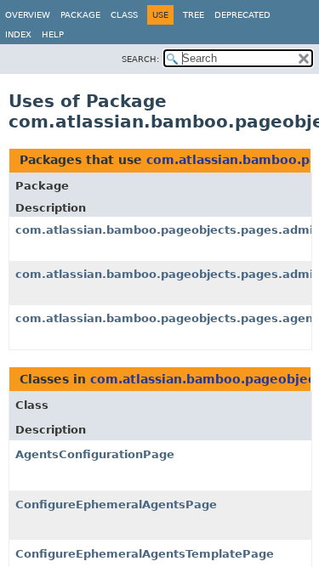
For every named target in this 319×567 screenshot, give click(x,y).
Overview (27, 15)
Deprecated (242, 15)
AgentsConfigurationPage (94, 454)
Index (18, 34)
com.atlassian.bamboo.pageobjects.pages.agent (166, 318)
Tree (193, 15)
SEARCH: (140, 59)
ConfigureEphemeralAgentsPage (116, 504)
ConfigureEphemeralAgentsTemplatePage (144, 553)
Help (53, 34)
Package (80, 15)
